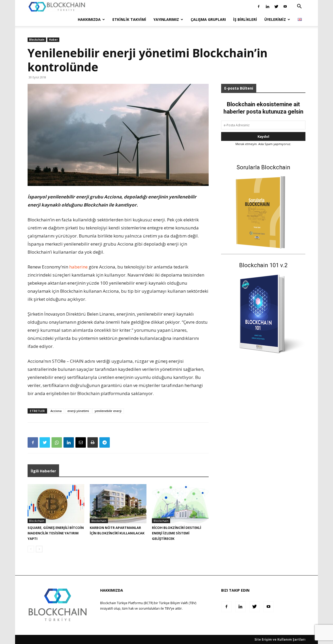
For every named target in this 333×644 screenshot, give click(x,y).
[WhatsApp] (57, 442)
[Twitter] (276, 6)
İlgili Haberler (43, 470)
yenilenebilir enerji (108, 411)
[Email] (80, 442)
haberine (78, 267)
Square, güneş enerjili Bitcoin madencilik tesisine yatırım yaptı (56, 533)
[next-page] (39, 549)
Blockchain (36, 39)
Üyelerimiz (275, 19)
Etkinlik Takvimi (129, 19)
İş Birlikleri (245, 19)
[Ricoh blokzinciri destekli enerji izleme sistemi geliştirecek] (180, 503)
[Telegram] (104, 442)
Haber (53, 39)
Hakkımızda (89, 19)
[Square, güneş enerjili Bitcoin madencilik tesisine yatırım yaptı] (56, 503)
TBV (167, 608)
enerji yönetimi (78, 411)
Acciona (56, 411)
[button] (299, 6)
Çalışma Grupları (208, 19)
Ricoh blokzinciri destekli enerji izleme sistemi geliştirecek (176, 533)
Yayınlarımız (166, 19)
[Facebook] (258, 6)
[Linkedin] (267, 6)
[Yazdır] (92, 442)
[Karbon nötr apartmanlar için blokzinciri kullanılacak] (118, 503)
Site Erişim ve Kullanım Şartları (279, 639)
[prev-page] (31, 549)
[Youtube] (285, 6)
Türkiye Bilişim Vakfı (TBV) (177, 603)
